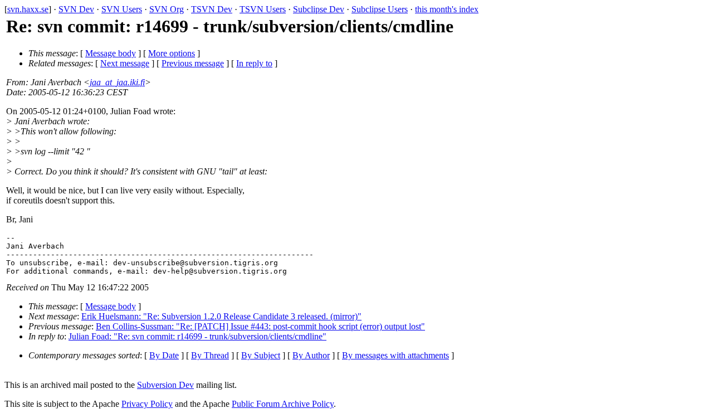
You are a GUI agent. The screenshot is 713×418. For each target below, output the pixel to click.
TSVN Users (263, 9)
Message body (110, 53)
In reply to (254, 63)
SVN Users (121, 9)
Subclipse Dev (318, 9)
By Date (164, 355)
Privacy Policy (147, 404)
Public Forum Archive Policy (283, 404)
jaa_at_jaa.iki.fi (117, 82)
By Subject (260, 355)
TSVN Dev (211, 9)
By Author (311, 355)
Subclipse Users (379, 9)
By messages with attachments (395, 355)
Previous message (193, 63)
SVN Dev (76, 9)
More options (171, 53)
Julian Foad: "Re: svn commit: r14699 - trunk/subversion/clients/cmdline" (197, 336)
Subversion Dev (165, 385)
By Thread (210, 355)
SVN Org (166, 9)
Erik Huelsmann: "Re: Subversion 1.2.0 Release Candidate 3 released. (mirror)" (221, 316)
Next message (124, 63)
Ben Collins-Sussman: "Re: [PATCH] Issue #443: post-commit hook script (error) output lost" (260, 326)
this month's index (446, 9)
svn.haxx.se (27, 9)
